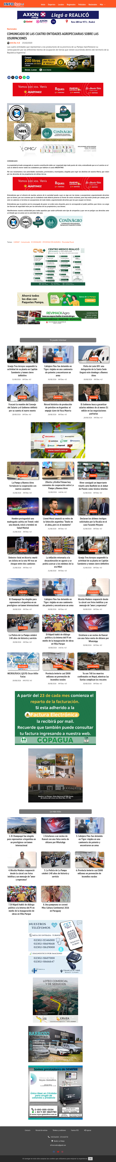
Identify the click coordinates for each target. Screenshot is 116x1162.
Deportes (51, 4)
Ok (90, 1159)
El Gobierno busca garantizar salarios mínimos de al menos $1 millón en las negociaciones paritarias (93, 409)
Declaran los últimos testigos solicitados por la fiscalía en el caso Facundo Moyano (93, 521)
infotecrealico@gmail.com (58, 1145)
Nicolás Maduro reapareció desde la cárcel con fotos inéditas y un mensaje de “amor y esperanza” (93, 602)
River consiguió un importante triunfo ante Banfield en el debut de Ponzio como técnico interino (93, 485)
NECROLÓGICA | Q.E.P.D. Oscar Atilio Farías (23, 675)
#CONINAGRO (36, 242)
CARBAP (17, 242)
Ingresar (88, 1130)
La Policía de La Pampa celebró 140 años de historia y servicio (23, 636)
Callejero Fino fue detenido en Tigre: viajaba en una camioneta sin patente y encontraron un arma (58, 370)
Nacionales (93, 4)
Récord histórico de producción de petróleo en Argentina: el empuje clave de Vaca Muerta (58, 407)
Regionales (71, 4)
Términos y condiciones (59, 1130)
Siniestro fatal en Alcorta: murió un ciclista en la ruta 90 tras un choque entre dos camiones (22, 560)
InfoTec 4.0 (15, 43)
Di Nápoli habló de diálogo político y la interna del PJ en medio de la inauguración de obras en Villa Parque (58, 639)
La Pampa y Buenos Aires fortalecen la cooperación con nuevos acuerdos (22, 485)
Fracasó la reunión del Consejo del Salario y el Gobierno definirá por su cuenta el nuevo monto (22, 407)
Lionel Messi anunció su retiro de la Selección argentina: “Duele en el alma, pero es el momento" (58, 521)
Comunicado (25, 242)
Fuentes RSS (75, 1130)
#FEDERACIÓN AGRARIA (52, 242)
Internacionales (93, 592)
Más (101, 4)
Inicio (43, 4)
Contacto (27, 1130)
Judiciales (93, 511)
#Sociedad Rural (68, 242)
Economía (58, 550)
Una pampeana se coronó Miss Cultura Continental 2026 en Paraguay (55, 907)
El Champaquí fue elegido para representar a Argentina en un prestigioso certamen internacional (23, 602)
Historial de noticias (41, 1130)
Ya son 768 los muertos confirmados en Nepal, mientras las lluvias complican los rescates (93, 676)
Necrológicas (23, 666)
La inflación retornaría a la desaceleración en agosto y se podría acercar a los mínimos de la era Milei (58, 562)
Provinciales (23, 475)
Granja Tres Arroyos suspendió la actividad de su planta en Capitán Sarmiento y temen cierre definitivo (22, 370)
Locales (61, 4)
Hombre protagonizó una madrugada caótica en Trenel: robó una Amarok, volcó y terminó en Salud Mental (23, 523)
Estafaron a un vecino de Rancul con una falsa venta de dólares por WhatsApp (93, 638)
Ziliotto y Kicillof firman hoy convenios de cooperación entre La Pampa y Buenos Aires (58, 485)
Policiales (82, 4)
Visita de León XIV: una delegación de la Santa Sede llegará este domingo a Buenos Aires (94, 370)
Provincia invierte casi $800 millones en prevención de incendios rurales (58, 676)
